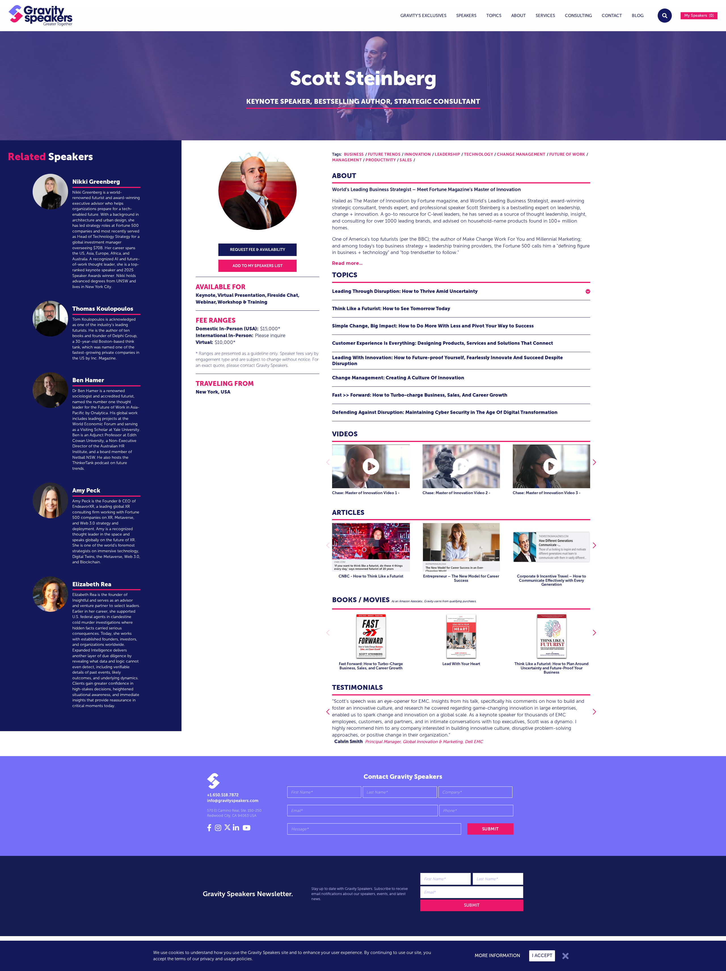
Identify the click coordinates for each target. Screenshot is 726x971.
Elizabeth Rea (91, 584)
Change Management (521, 154)
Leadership (447, 154)
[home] (36, 15)
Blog (637, 15)
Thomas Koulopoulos (102, 308)
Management (347, 160)
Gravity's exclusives (423, 15)
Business (354, 154)
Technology (478, 154)
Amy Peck (86, 490)
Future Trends (384, 154)
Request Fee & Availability (257, 249)
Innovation (417, 154)
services (545, 15)
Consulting (578, 15)
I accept (542, 955)
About (518, 15)
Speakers (466, 15)
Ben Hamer (88, 380)
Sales (406, 160)
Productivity (381, 160)
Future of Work (567, 154)
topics (493, 15)
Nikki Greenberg (96, 181)
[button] (461, 291)
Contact (612, 15)
